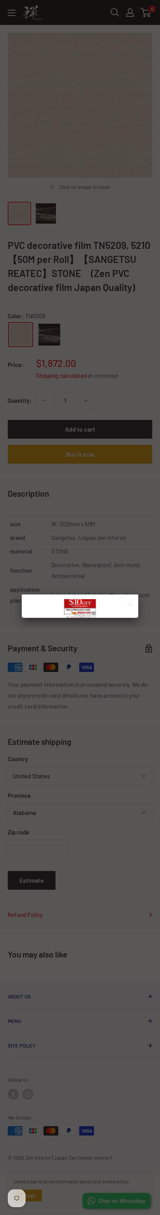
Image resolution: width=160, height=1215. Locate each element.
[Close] (131, 604)
